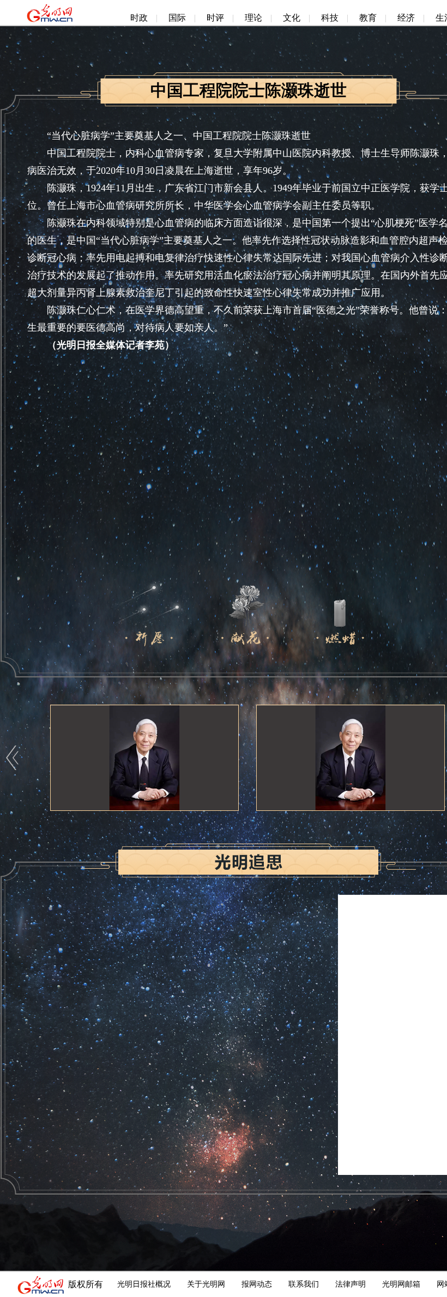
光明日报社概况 (144, 1284)
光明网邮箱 (401, 1284)
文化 (291, 17)
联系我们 (303, 1284)
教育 (368, 17)
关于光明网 (206, 1284)
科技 (330, 17)
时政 (139, 17)
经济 (406, 17)
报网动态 (256, 1284)
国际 (177, 17)
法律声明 (350, 1284)
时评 (215, 17)
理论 (253, 17)
